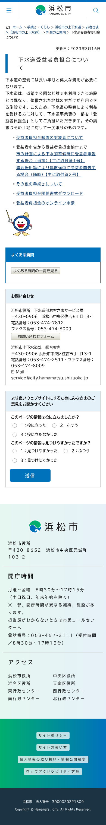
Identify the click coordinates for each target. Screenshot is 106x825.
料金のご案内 (56, 32)
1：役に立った (33, 425)
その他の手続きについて (39, 184)
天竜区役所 (64, 683)
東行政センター (24, 691)
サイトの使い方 (53, 747)
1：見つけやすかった (39, 451)
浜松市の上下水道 (68, 27)
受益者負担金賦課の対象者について (49, 137)
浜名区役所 (19, 683)
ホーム (17, 27)
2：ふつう (69, 425)
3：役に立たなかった (39, 434)
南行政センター (24, 698)
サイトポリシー (53, 735)
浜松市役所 (19, 676)
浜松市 (53, 10)
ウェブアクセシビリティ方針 (53, 771)
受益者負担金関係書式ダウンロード (49, 193)
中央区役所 (64, 676)
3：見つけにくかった (39, 460)
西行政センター (69, 691)
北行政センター (69, 698)
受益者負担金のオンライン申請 (45, 203)
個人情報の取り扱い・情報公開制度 (53, 759)
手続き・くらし (38, 27)
